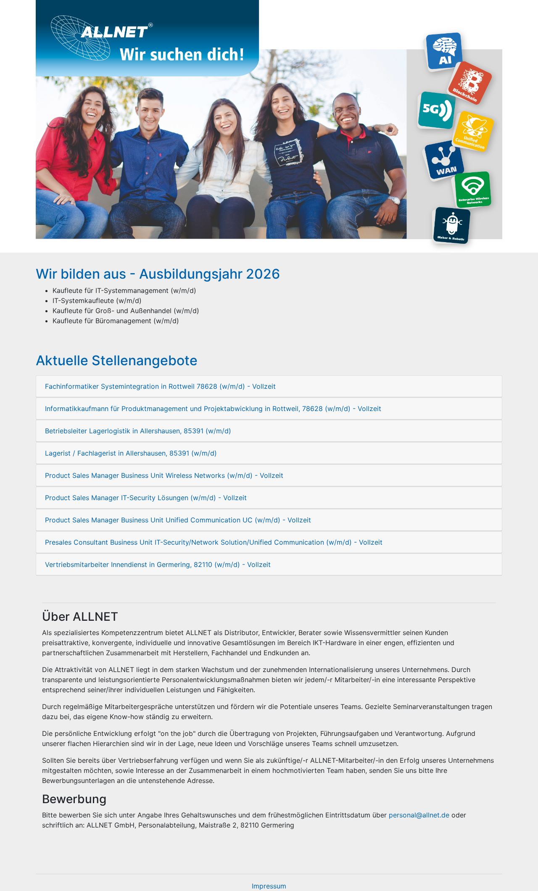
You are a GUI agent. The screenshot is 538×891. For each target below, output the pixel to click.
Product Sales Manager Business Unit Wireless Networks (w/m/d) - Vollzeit (164, 475)
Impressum (269, 886)
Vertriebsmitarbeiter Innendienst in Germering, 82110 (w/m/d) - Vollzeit (158, 564)
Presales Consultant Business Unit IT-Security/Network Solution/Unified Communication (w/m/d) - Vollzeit (213, 542)
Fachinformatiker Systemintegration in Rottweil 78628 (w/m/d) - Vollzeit (160, 386)
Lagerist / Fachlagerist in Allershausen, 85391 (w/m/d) (131, 453)
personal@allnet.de (419, 815)
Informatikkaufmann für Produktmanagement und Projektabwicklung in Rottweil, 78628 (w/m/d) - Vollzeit (213, 408)
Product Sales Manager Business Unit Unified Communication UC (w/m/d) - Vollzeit (178, 520)
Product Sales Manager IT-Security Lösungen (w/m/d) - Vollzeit (146, 497)
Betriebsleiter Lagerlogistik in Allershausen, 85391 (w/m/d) (138, 431)
